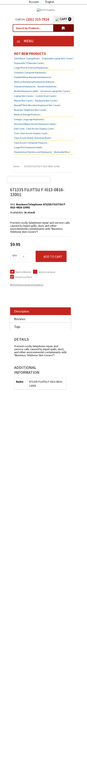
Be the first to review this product (26, 284)
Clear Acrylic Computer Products (30, 142)
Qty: (14, 255)
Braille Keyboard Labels (26, 91)
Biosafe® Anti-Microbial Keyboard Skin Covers (37, 105)
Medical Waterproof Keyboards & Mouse (34, 81)
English (49, 1)
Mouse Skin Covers (23, 100)
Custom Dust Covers (45, 96)
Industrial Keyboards (24, 86)
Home (16, 166)
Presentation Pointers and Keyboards (33, 152)
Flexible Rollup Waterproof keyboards (32, 77)
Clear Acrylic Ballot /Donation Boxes (32, 138)
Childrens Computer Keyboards (30, 72)
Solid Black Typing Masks (27, 58)
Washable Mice (61, 152)
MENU (27, 41)
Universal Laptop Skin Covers (55, 91)
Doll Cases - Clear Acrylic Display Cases (34, 128)
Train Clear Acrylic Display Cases (30, 133)
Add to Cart (53, 257)
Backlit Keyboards (47, 86)
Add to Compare (47, 272)
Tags (17, 326)
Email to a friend (23, 277)
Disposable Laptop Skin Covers (57, 58)
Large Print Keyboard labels (28, 147)
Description (21, 311)
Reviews (19, 319)
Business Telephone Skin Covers (30, 110)
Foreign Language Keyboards (29, 119)
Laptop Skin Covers (23, 96)
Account (34, 1)
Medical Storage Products (27, 114)
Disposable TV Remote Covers (29, 63)
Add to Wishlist (23, 272)
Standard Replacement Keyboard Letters (35, 124)
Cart (64, 19)
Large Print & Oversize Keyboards (31, 67)
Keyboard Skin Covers (46, 100)
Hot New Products (30, 53)
